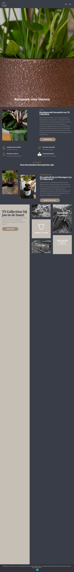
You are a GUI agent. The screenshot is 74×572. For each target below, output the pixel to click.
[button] (66, 4)
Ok (37, 569)
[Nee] (72, 568)
